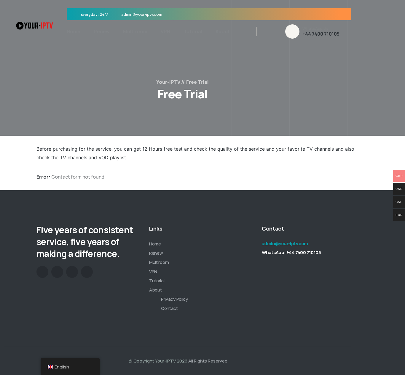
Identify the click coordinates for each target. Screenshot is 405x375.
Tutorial (193, 31)
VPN (165, 31)
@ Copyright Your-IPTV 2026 (158, 361)
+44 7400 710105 (320, 34)
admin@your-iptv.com (141, 14)
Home (73, 31)
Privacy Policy (174, 299)
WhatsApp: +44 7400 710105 (291, 252)
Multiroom (135, 31)
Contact (169, 308)
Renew (102, 31)
